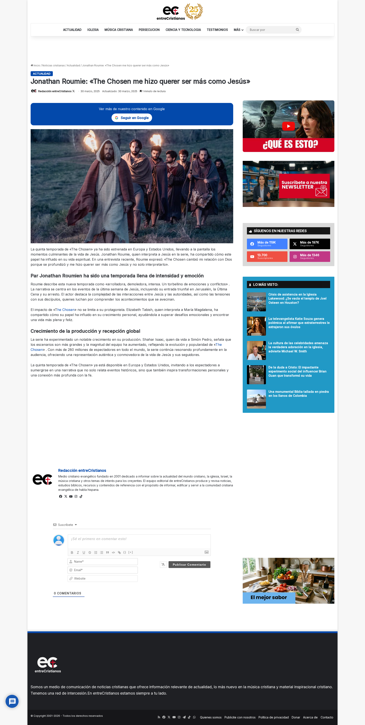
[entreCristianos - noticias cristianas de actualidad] (182, 11)
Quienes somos (211, 717)
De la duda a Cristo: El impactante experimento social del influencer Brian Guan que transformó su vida (297, 371)
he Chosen (66, 310)
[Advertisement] (182, 50)
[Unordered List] (102, 552)
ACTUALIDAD (72, 29)
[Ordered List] (96, 552)
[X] (65, 496)
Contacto (327, 717)
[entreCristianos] (47, 681)
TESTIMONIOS (217, 29)
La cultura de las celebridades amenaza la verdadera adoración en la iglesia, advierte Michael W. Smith (298, 347)
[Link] (119, 552)
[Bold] (72, 552)
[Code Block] (113, 552)
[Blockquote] (107, 552)
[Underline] (84, 552)
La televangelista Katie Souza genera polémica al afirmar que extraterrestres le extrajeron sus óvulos (299, 323)
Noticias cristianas (53, 65)
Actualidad (73, 65)
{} (124, 552)
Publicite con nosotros (240, 717)
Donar (296, 717)
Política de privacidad (274, 717)
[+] (130, 552)
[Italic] (78, 552)
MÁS (237, 29)
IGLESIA (93, 29)
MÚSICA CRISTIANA (119, 29)
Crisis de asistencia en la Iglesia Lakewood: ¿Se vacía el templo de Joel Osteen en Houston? (297, 298)
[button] (289, 126)
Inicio (36, 65)
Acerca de (310, 717)
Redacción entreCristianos (55, 91)
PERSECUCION (149, 29)
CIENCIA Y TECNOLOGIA (183, 29)
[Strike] (90, 552)
